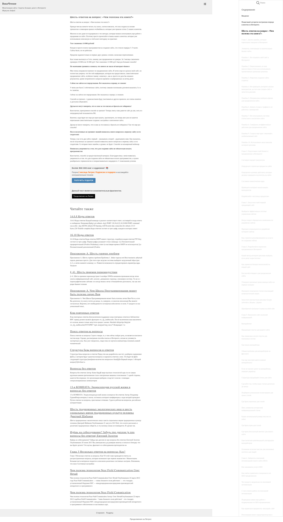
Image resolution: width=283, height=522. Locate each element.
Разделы (109, 513)
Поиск (260, 3)
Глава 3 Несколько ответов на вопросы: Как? (97, 451)
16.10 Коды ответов (82, 235)
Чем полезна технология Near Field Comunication (100, 492)
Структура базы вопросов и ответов (92, 350)
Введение (245, 16)
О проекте (100, 513)
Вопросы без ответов (83, 368)
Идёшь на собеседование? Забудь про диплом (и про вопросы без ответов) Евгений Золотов (102, 433)
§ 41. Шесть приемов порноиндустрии (93, 272)
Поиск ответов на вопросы (86, 331)
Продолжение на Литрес (83, 196)
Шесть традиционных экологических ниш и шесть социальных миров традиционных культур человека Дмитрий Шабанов (102, 412)
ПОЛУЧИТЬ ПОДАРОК (83, 180)
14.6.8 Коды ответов (82, 216)
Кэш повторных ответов (84, 312)
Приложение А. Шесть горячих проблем (94, 253)
